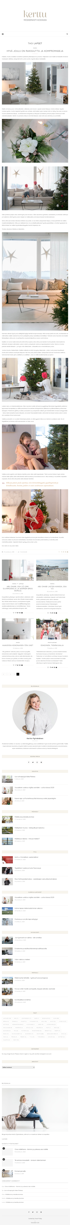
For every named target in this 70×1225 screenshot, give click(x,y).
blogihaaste (46, 1018)
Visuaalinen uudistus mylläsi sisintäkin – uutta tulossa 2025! (34, 787)
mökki (56, 1027)
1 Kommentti (23, 552)
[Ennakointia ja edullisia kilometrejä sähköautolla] (7, 951)
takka (5, 1037)
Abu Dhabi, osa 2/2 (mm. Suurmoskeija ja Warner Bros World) (18, 588)
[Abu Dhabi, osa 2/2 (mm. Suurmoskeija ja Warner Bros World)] (18, 570)
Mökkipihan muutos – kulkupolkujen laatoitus (29, 828)
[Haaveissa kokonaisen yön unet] (18, 628)
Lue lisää (4, 1139)
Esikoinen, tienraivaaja (52, 645)
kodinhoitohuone (17, 1024)
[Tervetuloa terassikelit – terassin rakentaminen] (7, 1162)
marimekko (19, 1027)
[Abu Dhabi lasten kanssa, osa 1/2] (52, 570)
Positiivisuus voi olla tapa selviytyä (26, 919)
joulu (44, 1021)
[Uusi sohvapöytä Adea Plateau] (7, 779)
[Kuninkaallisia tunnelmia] (7, 1002)
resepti (57, 1030)
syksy (63, 1033)
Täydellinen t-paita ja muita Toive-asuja (28, 868)
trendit (23, 1037)
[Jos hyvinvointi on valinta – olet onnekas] (7, 940)
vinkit (16, 1040)
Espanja (6, 1021)
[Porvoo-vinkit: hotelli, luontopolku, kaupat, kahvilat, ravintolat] (7, 991)
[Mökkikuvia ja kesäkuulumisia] (7, 819)
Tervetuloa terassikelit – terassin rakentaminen (30, 1160)
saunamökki (29, 1033)
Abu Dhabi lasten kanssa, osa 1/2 (52, 587)
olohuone (7, 1030)
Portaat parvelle (20, 1171)
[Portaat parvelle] (7, 1173)
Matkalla (29, 1027)
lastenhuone (51, 1024)
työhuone (41, 1037)
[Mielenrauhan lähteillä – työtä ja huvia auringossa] (7, 980)
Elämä (56, 1018)
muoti (48, 1027)
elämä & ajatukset (52, 642)
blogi (36, 1018)
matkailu (14, 583)
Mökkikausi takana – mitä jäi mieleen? (27, 839)
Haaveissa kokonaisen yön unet (17, 645)
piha (16, 1030)
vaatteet (61, 1037)
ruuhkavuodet (17, 1033)
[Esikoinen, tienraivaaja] (52, 628)
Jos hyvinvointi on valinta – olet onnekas (28, 938)
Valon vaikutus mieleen (22, 959)
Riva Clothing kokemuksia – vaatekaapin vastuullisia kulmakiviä (36, 879)
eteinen (15, 1021)
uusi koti (51, 1037)
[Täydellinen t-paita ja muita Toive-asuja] (7, 870)
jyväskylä (62, 1021)
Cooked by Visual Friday (35, 1218)
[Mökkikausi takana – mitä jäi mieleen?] (7, 841)
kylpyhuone (31, 1024)
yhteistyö (21, 583)
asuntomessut (26, 1018)
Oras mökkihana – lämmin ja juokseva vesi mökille (31, 1149)
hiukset (23, 1021)
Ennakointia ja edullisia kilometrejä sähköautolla (31, 948)
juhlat (53, 1021)
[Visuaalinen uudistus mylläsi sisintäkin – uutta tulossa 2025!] (7, 790)
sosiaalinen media (52, 1033)
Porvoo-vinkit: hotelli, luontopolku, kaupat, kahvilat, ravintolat (35, 989)
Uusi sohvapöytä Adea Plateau (25, 777)
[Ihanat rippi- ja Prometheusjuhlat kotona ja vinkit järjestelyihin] (7, 801)
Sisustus (40, 1033)
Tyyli (32, 1037)
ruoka (6, 1033)
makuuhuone (7, 1027)
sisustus (35, 48)
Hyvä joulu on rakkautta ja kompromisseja (35, 51)
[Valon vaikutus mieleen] (7, 962)
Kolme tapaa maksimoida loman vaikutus (28, 908)
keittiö (6, 1024)
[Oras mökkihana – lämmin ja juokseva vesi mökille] (7, 1152)
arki (16, 1018)
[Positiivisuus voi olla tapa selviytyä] (7, 921)
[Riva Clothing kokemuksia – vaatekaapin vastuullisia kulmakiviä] (7, 881)
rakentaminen (37, 1030)
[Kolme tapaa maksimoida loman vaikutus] (7, 911)
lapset (40, 1024)
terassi (14, 1037)
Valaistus (6, 1040)
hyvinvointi (34, 1021)
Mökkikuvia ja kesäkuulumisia (24, 817)
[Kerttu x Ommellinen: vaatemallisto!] (7, 859)
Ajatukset (7, 1018)
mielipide (39, 1027)
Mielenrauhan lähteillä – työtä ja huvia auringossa (31, 978)
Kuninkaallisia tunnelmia (23, 1000)
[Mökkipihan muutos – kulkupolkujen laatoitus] (7, 830)
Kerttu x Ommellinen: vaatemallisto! (26, 857)
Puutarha (25, 1030)
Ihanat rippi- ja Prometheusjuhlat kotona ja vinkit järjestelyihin (35, 798)
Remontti (48, 1030)
